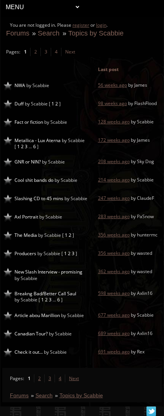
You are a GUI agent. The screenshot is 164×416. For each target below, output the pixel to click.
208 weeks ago (114, 161)
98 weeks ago (112, 103)
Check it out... (28, 352)
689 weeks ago (114, 333)
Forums (17, 33)
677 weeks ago (114, 315)
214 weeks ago (114, 180)
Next (70, 52)
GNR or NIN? (27, 162)
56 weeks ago (112, 85)
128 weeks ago (114, 122)
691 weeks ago (114, 351)
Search (48, 33)
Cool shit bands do (33, 180)
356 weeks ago (114, 235)
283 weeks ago (114, 216)
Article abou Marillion (37, 315)
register (80, 25)
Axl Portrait (26, 217)
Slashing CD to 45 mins (38, 198)
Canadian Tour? (31, 333)
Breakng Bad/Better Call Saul (45, 293)
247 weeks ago (114, 198)
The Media (25, 235)
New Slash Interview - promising (48, 272)
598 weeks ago (114, 293)
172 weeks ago (114, 140)
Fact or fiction (28, 122)
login (101, 25)
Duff (19, 103)
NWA (19, 85)
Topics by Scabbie (96, 33)
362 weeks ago (114, 271)
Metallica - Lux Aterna (37, 140)
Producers (25, 253)
